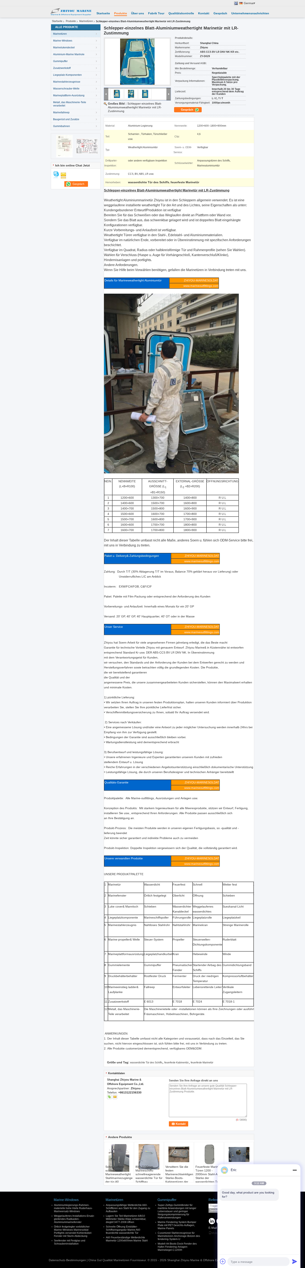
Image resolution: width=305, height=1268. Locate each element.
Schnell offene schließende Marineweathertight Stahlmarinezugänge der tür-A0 (119, 1174)
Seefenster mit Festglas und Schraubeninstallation (69, 1242)
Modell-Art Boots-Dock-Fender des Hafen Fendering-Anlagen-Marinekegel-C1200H (177, 1246)
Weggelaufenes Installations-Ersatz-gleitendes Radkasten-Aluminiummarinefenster (74, 1219)
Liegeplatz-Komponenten (67, 74)
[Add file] (223, 1261)
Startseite (103, 13)
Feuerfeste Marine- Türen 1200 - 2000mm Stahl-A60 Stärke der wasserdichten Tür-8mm (208, 1176)
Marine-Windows (62, 40)
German (249, 3)
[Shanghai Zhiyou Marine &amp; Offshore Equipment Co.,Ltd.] (70, 11)
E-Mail (213, 1227)
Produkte (120, 13)
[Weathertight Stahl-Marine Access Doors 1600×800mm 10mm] (239, 1154)
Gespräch (220, 13)
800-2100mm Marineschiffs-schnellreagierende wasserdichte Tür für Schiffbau (148, 1174)
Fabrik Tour (156, 13)
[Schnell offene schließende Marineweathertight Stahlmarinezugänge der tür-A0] (118, 1158)
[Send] (294, 1261)
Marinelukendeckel (64, 47)
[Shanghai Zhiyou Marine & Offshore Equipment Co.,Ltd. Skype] (109, 1097)
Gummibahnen (61, 126)
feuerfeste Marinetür (202, 1062)
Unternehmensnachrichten (250, 13)
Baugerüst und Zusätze (66, 119)
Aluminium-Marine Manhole (68, 54)
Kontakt (203, 13)
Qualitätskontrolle (181, 13)
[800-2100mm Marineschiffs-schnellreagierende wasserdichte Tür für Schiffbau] (148, 1156)
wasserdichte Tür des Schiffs (146, 1062)
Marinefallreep (61, 112)
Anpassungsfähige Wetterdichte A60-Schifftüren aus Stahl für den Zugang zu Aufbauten (128, 1208)
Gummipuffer (60, 61)
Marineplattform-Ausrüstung (68, 95)
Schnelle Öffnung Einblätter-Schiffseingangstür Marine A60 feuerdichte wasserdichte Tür (123, 1229)
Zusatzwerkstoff (62, 68)
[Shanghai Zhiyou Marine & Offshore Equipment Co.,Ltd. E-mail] (115, 1097)
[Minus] (294, 1170)
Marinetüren (86, 21)
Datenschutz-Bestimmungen (67, 1260)
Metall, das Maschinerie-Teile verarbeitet (69, 104)
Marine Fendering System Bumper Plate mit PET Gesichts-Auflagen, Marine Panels (177, 1225)
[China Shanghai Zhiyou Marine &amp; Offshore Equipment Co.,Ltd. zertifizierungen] (64, 146)
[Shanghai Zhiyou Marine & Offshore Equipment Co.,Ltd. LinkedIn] (212, 1221)
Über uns (137, 13)
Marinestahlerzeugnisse (66, 81)
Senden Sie (217, 1210)
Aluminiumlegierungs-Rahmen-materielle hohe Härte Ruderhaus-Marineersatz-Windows (73, 1208)
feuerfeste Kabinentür (176, 1062)
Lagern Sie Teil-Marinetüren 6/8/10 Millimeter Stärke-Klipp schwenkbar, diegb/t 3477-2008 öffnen (126, 1219)
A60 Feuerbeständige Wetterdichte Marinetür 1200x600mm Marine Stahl (127, 1239)
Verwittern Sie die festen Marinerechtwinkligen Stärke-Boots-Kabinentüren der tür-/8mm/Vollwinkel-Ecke (179, 1178)
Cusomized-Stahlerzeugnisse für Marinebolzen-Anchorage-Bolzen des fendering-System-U (179, 1236)
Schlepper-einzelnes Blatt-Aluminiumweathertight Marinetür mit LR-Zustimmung (135, 107)
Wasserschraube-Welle (66, 88)
